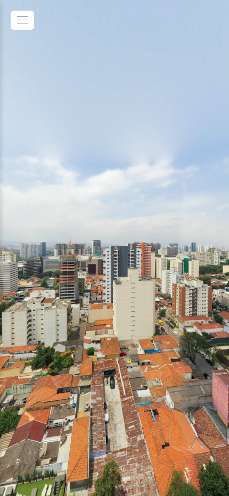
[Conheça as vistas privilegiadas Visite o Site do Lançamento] (114, 248)
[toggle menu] (22, 20)
